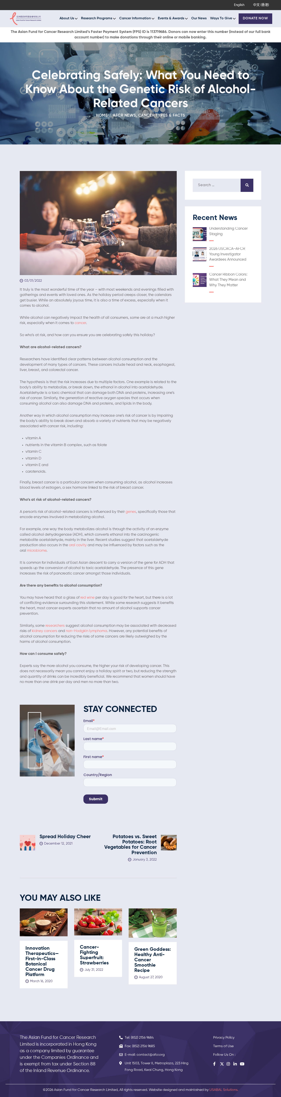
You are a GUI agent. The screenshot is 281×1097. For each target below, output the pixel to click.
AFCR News (124, 115)
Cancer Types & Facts (161, 115)
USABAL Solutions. (223, 1090)
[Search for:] (223, 185)
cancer (80, 323)
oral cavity (78, 545)
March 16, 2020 (41, 981)
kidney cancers (44, 631)
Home (102, 115)
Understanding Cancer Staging (228, 231)
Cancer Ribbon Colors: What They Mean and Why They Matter (228, 280)
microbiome (37, 551)
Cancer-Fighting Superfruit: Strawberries (94, 955)
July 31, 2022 (94, 969)
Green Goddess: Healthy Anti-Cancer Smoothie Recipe (152, 960)
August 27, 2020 (150, 977)
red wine (87, 598)
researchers (55, 626)
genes (131, 512)
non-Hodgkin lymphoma (86, 631)
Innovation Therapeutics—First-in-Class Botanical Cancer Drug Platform (42, 961)
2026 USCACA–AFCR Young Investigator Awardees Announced (227, 254)
